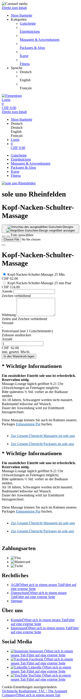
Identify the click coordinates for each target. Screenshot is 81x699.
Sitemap (16, 601)
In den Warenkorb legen (19, 356)
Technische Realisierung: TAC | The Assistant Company (34, 693)
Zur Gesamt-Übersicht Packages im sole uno (42, 444)
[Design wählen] (8, 236)
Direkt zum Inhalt (14, 8)
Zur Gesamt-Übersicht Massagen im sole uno (43, 436)
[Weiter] (3, 245)
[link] (49, 72)
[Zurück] (3, 236)
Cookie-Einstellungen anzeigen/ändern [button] (29, 687)
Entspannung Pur (28, 424)
